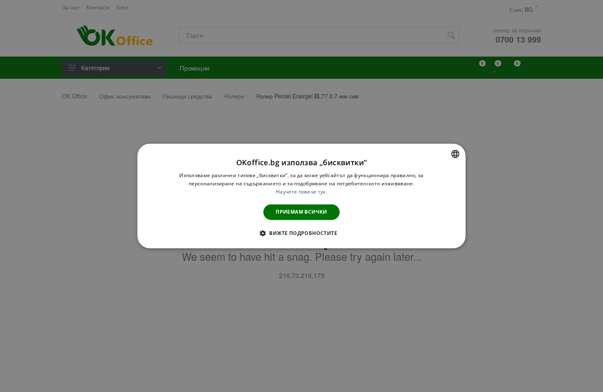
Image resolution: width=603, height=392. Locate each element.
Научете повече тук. (301, 191)
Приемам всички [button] (301, 211)
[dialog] (301, 196)
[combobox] (455, 154)
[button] (301, 233)
